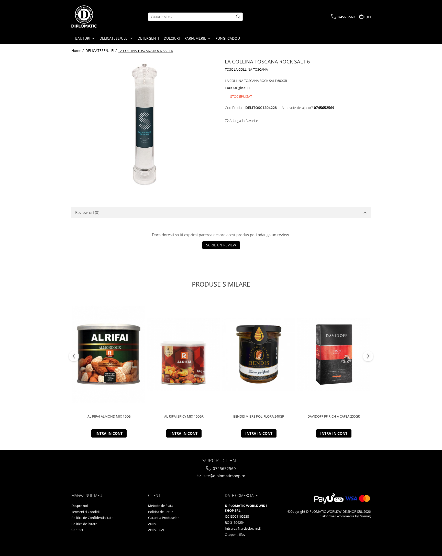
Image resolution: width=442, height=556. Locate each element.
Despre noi (79, 505)
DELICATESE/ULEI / (101, 50)
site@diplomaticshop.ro (224, 475)
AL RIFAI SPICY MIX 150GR (184, 416)
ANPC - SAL (156, 529)
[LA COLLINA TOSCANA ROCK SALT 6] (144, 124)
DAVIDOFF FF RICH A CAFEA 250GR (333, 416)
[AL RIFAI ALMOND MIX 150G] (108, 354)
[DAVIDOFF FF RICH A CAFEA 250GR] (333, 354)
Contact (77, 529)
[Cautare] (238, 17)
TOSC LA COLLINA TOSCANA (246, 69)
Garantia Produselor (163, 517)
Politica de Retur (160, 511)
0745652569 (224, 468)
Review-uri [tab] (87, 212)
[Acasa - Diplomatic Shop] (97, 16)
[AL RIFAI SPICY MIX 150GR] (183, 354)
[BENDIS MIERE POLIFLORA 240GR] (258, 354)
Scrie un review (221, 245)
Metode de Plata (160, 505)
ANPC (152, 523)
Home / (78, 50)
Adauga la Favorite (243, 120)
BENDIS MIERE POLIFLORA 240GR (258, 416)
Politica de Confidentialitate (92, 517)
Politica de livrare (84, 523)
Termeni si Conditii (85, 511)
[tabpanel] (144, 124)
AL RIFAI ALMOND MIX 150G (108, 416)
